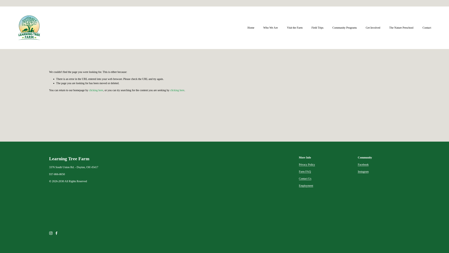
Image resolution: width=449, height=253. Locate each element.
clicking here (96, 90)
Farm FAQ (305, 171)
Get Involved (373, 27)
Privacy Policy (307, 164)
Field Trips (317, 27)
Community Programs (344, 27)
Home (250, 27)
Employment (306, 185)
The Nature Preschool (401, 27)
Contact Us (305, 178)
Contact (427, 27)
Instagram (363, 171)
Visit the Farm (295, 27)
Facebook (363, 164)
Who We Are (270, 27)
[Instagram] (51, 233)
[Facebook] (56, 233)
